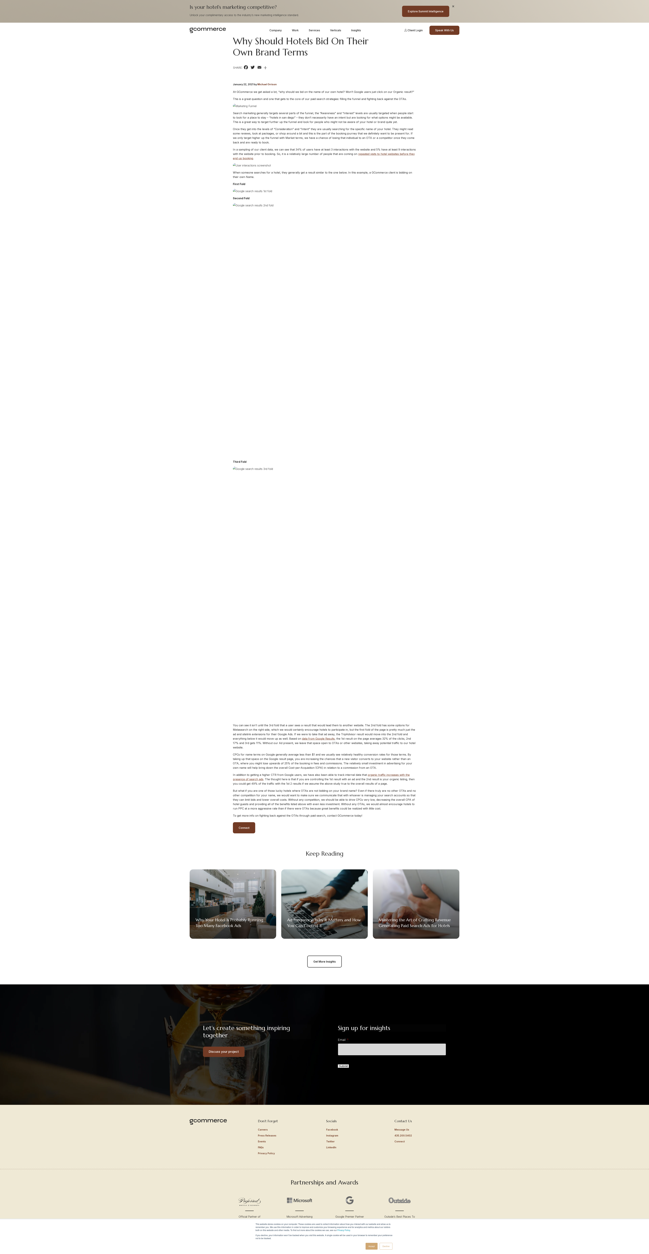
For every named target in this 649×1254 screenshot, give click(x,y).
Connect (244, 827)
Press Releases (267, 1135)
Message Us (401, 1129)
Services (314, 30)
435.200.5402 (403, 1135)
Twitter (330, 1141)
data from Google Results (318, 738)
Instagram (332, 1135)
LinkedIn (331, 1147)
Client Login (415, 30)
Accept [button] (371, 1246)
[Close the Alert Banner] (453, 6)
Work (295, 30)
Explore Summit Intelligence (425, 11)
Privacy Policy (343, 1230)
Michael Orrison (267, 84)
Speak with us (444, 30)
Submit (343, 1066)
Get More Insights (324, 961)
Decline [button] (386, 1246)
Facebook (332, 1129)
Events (262, 1141)
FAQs (261, 1147)
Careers (263, 1129)
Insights (356, 30)
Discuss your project (224, 1051)
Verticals (335, 30)
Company (275, 30)
